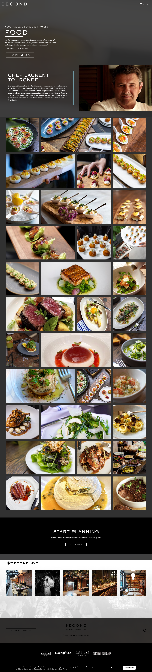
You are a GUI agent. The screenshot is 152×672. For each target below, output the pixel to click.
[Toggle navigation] (144, 4)
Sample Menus (20, 55)
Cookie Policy (49, 669)
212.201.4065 (68, 635)
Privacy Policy (62, 669)
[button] (9, 583)
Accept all (129, 668)
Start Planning (76, 544)
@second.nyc (22, 563)
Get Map (76, 632)
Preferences (115, 668)
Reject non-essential (99, 668)
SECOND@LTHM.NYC (82, 635)
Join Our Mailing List (21, 630)
